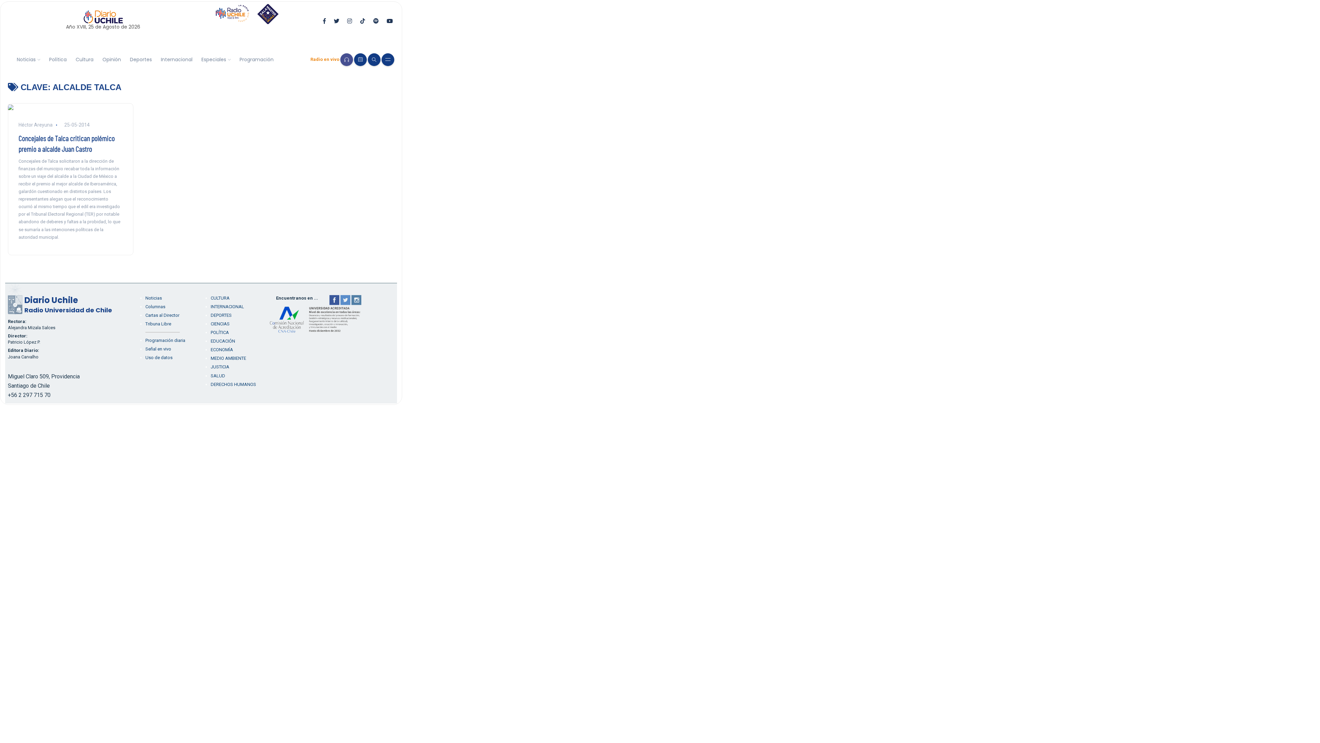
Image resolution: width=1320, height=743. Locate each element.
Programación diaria (165, 340)
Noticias (26, 59)
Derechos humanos (233, 384)
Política (58, 59)
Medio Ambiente (228, 358)
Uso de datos (159, 357)
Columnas (155, 306)
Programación (257, 59)
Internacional (176, 59)
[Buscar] (374, 59)
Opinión (111, 59)
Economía (222, 349)
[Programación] (360, 59)
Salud (218, 375)
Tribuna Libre (158, 323)
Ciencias (220, 323)
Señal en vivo (158, 349)
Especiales (213, 59)
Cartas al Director (162, 315)
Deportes (141, 59)
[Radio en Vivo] (346, 59)
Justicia (220, 366)
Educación (223, 341)
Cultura (85, 59)
